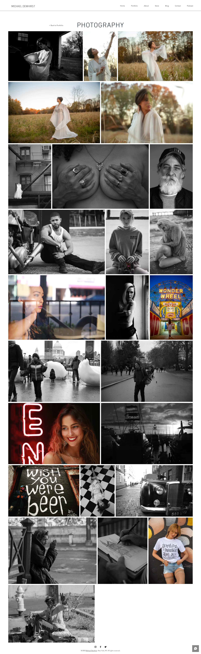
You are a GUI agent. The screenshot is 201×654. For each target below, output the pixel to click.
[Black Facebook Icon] (100, 647)
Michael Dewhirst (91, 651)
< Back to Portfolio (56, 25)
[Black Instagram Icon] (95, 647)
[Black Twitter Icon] (105, 647)
